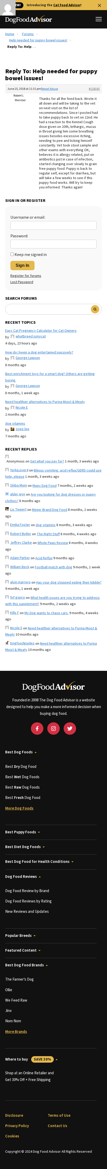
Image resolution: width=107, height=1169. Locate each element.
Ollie (8, 990)
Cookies (12, 1136)
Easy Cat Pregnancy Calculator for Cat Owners (41, 330)
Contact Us (57, 1126)
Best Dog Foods (19, 752)
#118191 (94, 89)
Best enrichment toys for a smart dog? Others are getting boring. (50, 377)
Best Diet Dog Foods (23, 847)
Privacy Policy (17, 1126)
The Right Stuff (48, 534)
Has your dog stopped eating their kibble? (69, 582)
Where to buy (28, 1059)
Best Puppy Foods (20, 832)
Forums (28, 34)
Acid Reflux (43, 558)
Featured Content (21, 950)
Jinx (8, 1010)
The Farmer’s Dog (19, 979)
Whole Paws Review (52, 543)
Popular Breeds (18, 935)
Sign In (22, 265)
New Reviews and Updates (27, 911)
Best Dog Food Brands (24, 965)
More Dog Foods (19, 808)
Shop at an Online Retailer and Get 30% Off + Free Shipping (29, 1076)
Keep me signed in (31, 255)
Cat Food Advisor (67, 5)
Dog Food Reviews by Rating (28, 901)
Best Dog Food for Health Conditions (37, 861)
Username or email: (27, 217)
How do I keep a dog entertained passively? (39, 352)
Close (99, 5)
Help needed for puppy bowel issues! (38, 40)
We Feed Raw (16, 1000)
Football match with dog (53, 567)
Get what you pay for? (47, 461)
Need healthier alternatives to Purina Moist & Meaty (45, 402)
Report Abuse (49, 89)
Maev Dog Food (44, 485)
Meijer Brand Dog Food (49, 509)
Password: (19, 236)
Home (9, 34)
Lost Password (21, 282)
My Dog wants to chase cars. (46, 613)
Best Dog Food (20, 766)
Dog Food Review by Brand (27, 891)
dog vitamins (15, 423)
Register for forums (25, 275)
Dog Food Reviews (21, 876)
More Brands (16, 1031)
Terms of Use (59, 1115)
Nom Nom (13, 1021)
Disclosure (14, 1115)
